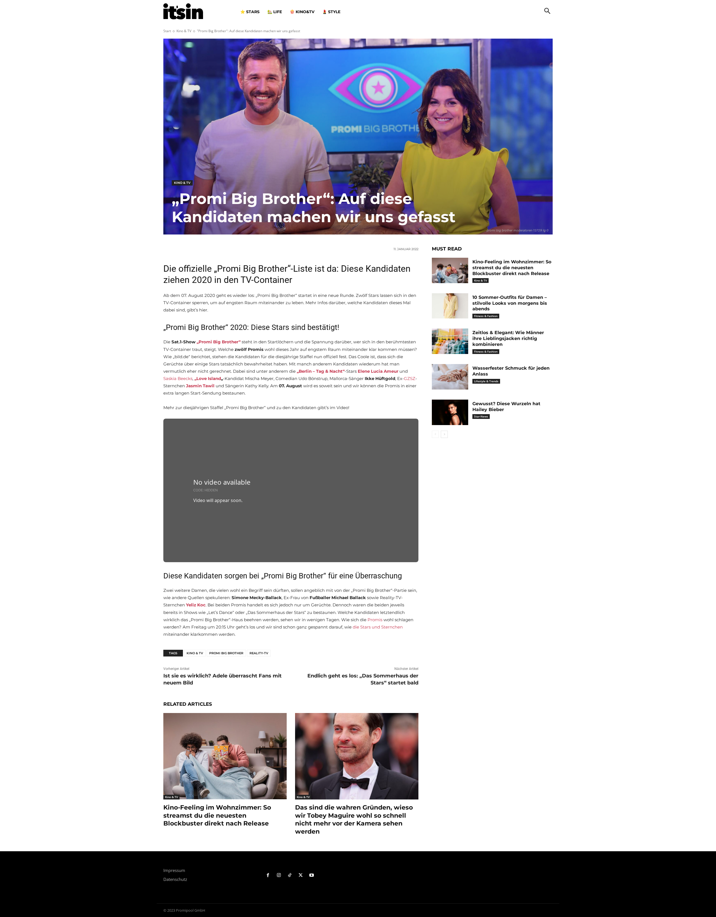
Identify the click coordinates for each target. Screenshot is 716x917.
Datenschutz (175, 879)
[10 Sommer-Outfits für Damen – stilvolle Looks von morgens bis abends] (450, 306)
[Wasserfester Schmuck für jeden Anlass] (450, 377)
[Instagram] (279, 875)
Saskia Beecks (177, 378)
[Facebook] (268, 875)
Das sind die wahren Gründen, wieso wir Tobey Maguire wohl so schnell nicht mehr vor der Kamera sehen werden (354, 819)
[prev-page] (435, 434)
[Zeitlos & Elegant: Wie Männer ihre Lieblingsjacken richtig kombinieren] (450, 341)
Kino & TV (183, 31)
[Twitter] (300, 875)
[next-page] (444, 434)
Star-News (481, 416)
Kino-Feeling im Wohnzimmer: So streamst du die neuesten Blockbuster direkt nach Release (217, 815)
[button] (547, 11)
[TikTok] (290, 875)
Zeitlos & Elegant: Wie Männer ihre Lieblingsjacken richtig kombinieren (508, 338)
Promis (375, 619)
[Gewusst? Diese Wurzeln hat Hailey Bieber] (450, 412)
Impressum (174, 870)
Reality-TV (258, 653)
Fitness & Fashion (486, 316)
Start (167, 31)
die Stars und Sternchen (378, 627)
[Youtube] (311, 875)
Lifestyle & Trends (486, 381)
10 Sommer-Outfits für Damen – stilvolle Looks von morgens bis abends (509, 303)
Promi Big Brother (226, 653)
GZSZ (409, 378)
